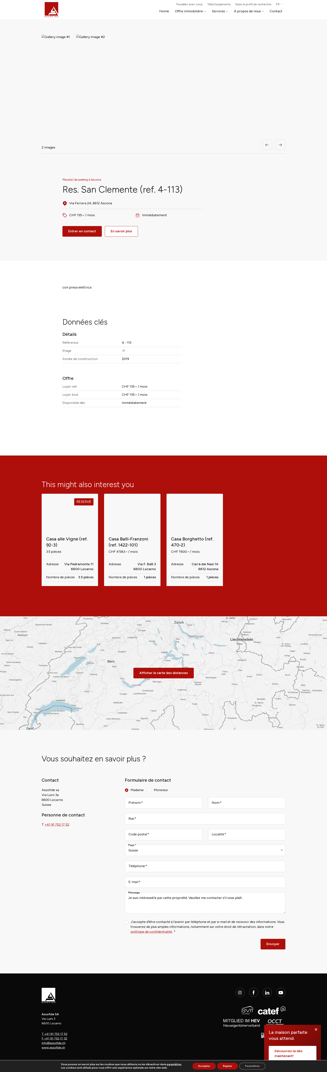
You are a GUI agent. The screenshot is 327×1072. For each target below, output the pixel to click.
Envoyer (273, 944)
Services (218, 11)
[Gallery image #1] (56, 85)
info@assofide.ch (53, 1043)
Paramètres (252, 1066)
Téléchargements (219, 4)
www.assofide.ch (53, 1047)
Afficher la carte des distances (163, 673)
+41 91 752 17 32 (54, 1038)
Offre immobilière (189, 11)
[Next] (280, 145)
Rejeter (227, 1066)
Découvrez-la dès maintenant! (288, 1053)
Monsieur (161, 790)
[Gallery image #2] (90, 85)
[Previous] (267, 145)
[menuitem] (279, 4)
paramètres (174, 1064)
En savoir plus (121, 231)
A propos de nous (247, 11)
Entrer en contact (82, 231)
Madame (137, 790)
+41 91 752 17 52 (54, 1034)
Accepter (204, 1066)
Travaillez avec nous (189, 4)
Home (164, 11)
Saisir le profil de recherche (253, 4)
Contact (276, 11)
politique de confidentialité (151, 932)
